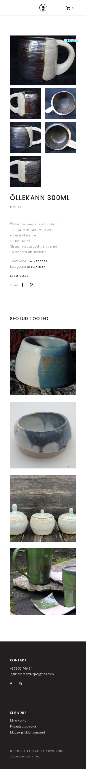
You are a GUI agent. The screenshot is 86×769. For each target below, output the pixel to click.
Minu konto (18, 720)
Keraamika (36, 267)
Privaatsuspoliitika (23, 726)
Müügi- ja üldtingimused (27, 732)
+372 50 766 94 (21, 668)
